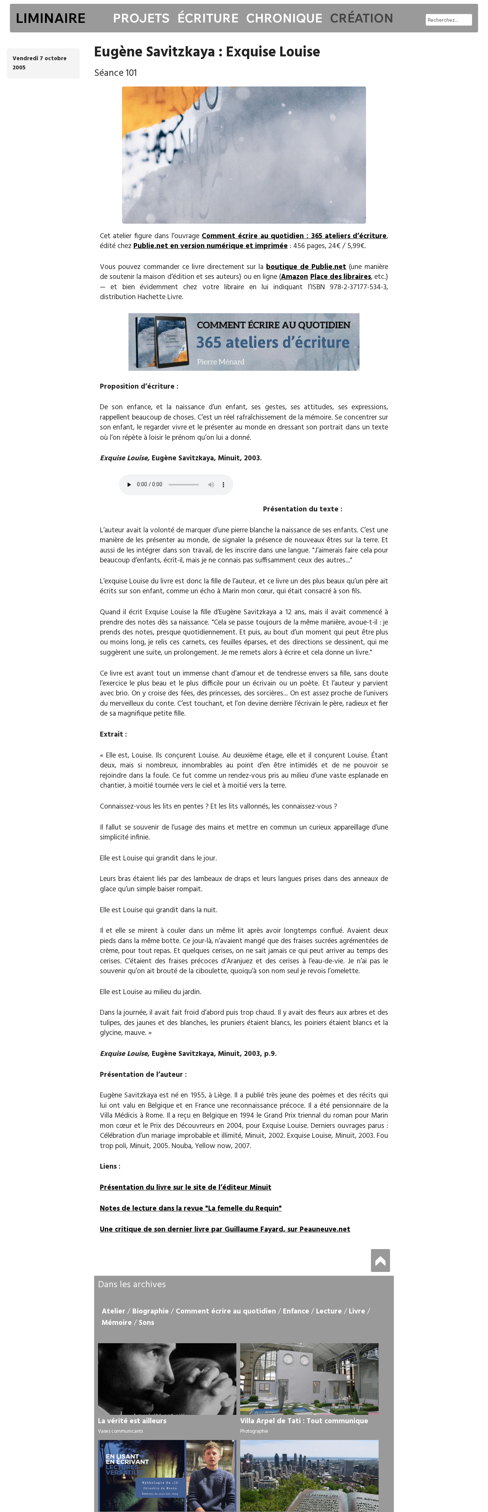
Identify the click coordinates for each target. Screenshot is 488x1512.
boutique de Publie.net (306, 267)
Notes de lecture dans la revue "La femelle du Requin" (191, 1208)
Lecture (329, 1311)
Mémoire (117, 1323)
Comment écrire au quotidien (226, 1311)
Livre (357, 1311)
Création (361, 18)
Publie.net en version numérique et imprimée (210, 246)
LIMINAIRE (50, 18)
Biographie (150, 1311)
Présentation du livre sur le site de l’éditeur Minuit (185, 1187)
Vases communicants (120, 1431)
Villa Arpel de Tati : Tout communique (304, 1421)
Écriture (207, 18)
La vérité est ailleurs (132, 1421)
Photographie (254, 1431)
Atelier (113, 1311)
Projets (141, 18)
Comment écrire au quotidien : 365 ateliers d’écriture (294, 236)
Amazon (294, 277)
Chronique (284, 18)
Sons (146, 1323)
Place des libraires (340, 277)
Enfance (296, 1311)
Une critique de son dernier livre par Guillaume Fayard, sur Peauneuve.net (225, 1229)
